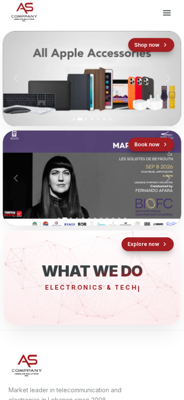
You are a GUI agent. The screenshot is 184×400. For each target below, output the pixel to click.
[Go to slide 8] (101, 218)
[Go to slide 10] (113, 218)
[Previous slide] (15, 78)
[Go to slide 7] (110, 118)
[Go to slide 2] (80, 118)
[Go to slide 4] (92, 118)
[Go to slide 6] (104, 118)
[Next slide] (168, 78)
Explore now (143, 244)
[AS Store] (92, 78)
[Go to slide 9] (107, 218)
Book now (147, 144)
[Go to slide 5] (98, 118)
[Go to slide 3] (86, 118)
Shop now (146, 45)
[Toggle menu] (166, 12)
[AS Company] (24, 13)
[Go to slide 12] (125, 218)
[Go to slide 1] (74, 118)
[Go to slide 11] (119, 218)
